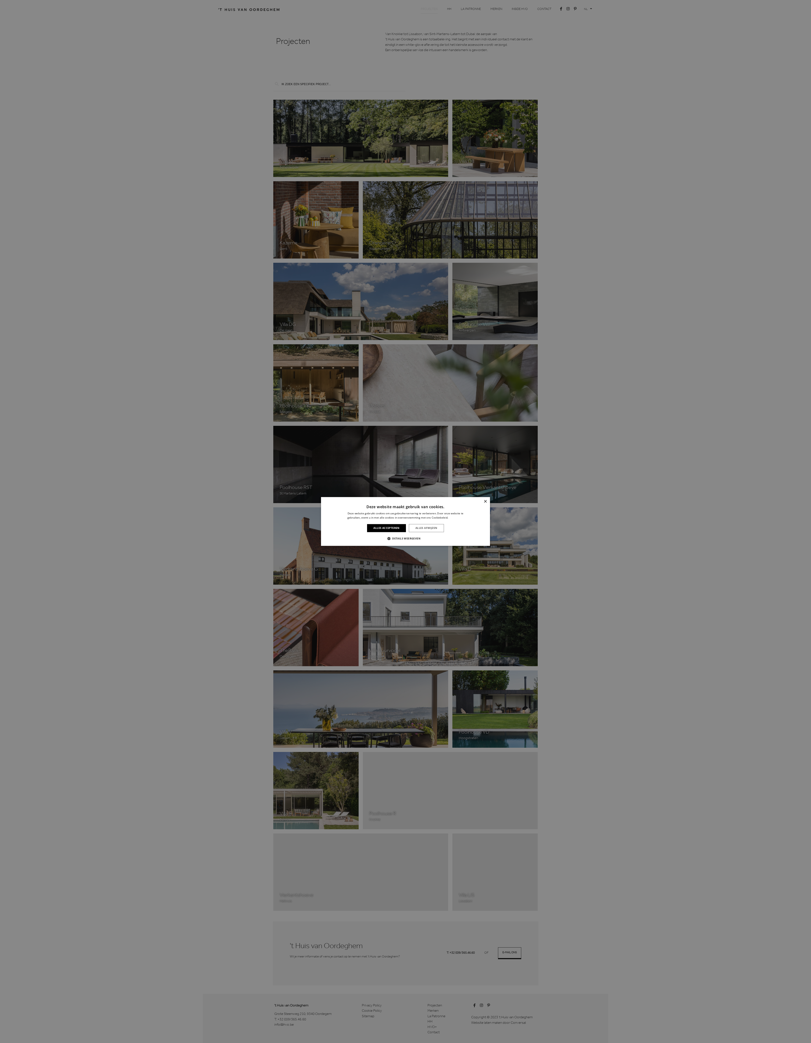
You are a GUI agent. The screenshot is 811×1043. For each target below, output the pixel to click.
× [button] (485, 501)
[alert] (405, 521)
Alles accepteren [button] (386, 528)
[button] (405, 538)
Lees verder (456, 518)
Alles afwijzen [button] (426, 528)
